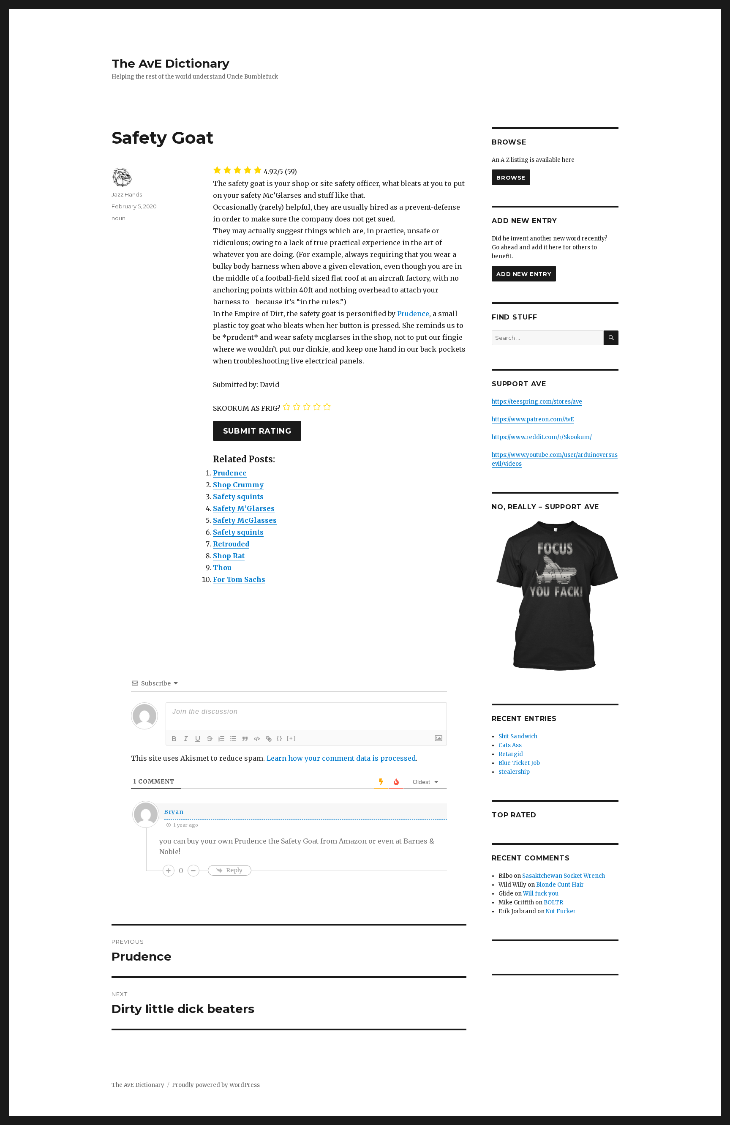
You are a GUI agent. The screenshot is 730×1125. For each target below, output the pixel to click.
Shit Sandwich (517, 736)
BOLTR (553, 902)
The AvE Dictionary (170, 63)
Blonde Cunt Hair (560, 884)
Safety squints (238, 496)
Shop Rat (229, 556)
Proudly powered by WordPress (216, 1085)
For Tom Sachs (239, 579)
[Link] (269, 739)
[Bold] (174, 739)
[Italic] (186, 739)
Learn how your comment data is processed (341, 758)
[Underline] (198, 739)
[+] (291, 738)
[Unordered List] (233, 739)
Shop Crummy (238, 485)
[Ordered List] (221, 739)
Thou (222, 567)
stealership (514, 771)
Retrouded (231, 544)
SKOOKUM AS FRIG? (247, 408)
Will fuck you (540, 893)
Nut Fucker (561, 911)
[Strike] (209, 739)
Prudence (413, 313)
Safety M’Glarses (244, 508)
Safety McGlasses (245, 520)
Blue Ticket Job (519, 763)
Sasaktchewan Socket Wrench (563, 875)
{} (280, 738)
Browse (511, 177)
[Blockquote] (245, 739)
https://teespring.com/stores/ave (537, 401)
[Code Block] (257, 739)
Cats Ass (510, 745)
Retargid (510, 754)
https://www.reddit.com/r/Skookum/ (542, 437)
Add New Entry (523, 273)
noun (118, 218)
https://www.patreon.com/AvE (533, 419)
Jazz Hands (127, 194)
